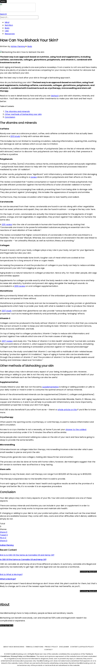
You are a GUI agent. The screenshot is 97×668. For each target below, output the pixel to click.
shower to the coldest (76, 429)
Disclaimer (64, 647)
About (4, 604)
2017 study (7, 310)
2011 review (7, 224)
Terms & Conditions (34, 647)
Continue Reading (88, 572)
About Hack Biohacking (13, 647)
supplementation (50, 386)
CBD (7, 31)
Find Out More (6, 626)
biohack (55, 95)
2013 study (15, 136)
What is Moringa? (8, 579)
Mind (7, 22)
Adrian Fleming (18, 46)
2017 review (7, 341)
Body (7, 28)
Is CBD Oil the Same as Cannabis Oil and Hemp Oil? (23, 559)
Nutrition (9, 25)
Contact (48, 649)
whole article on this (67, 409)
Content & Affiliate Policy (82, 647)
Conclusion (10, 117)
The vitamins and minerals (17, 111)
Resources (10, 33)
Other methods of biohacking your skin (23, 114)
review (34, 177)
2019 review (19, 286)
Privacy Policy (51, 647)
